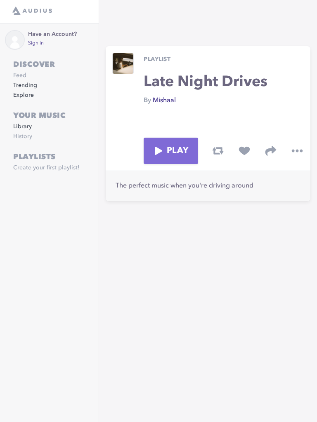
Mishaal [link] (164, 100)
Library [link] (22, 126)
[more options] (297, 151)
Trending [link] (25, 85)
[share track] (270, 151)
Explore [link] (23, 95)
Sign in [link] (36, 43)
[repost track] (218, 151)
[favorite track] (244, 151)
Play (177, 151)
